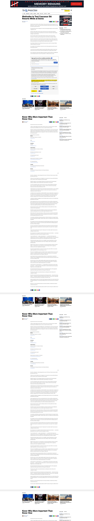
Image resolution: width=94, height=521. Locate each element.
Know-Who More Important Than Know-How (37, 118)
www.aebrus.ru (32, 171)
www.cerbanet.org (33, 363)
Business (34, 13)
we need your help (34, 78)
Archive (49, 13)
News (24, 13)
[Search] (71, 13)
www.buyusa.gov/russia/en (34, 162)
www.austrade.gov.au (33, 145)
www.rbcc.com (32, 138)
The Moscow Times (25, 21)
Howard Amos (26, 121)
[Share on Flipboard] (56, 21)
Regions (31, 13)
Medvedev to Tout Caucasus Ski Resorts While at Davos (37, 17)
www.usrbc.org (32, 156)
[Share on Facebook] (49, 21)
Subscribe (55, 62)
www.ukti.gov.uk (32, 141)
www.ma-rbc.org (32, 153)
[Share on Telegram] (52, 21)
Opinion (38, 13)
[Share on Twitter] (51, 21)
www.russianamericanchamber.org (35, 159)
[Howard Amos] (23, 122)
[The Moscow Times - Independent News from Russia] (29, 10)
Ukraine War (27, 13)
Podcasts (45, 13)
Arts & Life (41, 13)
